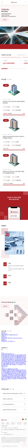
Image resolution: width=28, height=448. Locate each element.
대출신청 (4, 19)
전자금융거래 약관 (25, 423)
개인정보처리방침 (2, 423)
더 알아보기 (5, 306)
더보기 (8, 79)
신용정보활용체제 (7, 423)
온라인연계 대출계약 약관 (13, 423)
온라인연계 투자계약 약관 (19, 423)
